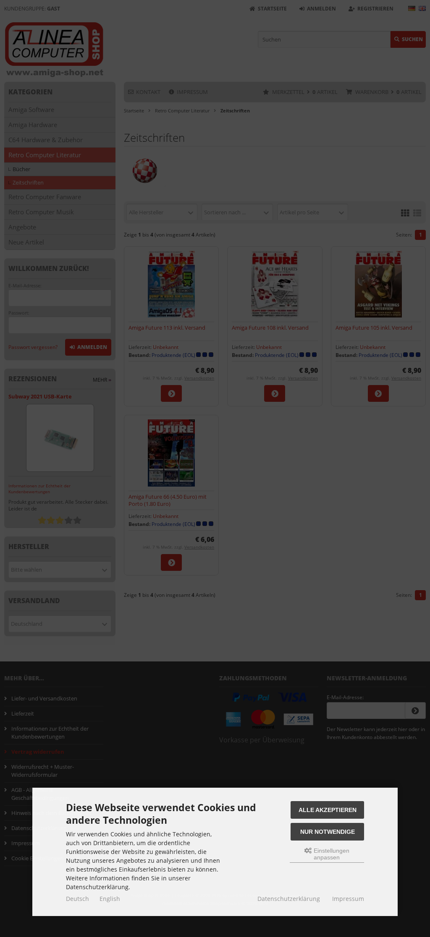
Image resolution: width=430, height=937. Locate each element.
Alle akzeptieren (328, 810)
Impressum (348, 899)
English (110, 899)
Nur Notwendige (327, 831)
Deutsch (77, 899)
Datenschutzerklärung (288, 899)
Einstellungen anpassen (330, 854)
